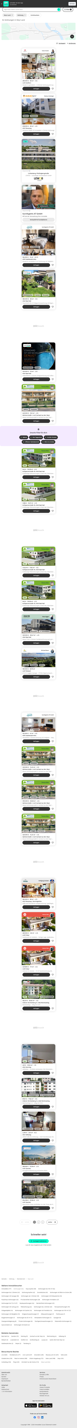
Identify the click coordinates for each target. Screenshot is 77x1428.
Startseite (4, 1279)
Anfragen (36, 88)
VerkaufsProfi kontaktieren (38, 219)
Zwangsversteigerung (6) (9, 1321)
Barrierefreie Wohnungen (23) (45, 1303)
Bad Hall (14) (5, 1336)
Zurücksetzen (35, 15)
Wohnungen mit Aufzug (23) (10, 1307)
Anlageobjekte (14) (7, 1310)
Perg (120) (16, 1362)
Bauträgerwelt (44, 1393)
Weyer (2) (18, 1343)
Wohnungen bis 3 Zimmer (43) (11, 1292)
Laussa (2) (44, 1340)
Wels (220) (64, 1355)
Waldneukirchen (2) (7, 1343)
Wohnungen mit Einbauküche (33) (51, 1296)
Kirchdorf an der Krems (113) (30, 1362)
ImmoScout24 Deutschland (48, 1379)
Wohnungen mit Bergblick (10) (11, 1314)
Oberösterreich (21, 1279)
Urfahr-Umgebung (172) (36, 1358)
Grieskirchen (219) (7, 1358)
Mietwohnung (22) (26, 1307)
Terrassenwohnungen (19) (62, 1307)
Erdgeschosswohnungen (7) (30, 1314)
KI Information (7, 1391)
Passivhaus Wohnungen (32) (10, 1299)
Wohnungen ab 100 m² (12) (62, 1310)
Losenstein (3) (14, 1340)
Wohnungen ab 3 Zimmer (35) (30, 1296)
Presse (42, 1376)
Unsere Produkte (45, 1387)
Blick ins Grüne (49, 442)
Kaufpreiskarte (44, 1391)
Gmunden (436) (39, 1355)
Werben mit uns (44, 1395)
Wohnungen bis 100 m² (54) (46, 1289)
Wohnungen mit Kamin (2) (22, 1325)
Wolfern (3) (24, 1340)
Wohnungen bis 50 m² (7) (24, 1317)
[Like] (53, 89)
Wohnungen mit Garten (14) (23, 1310)
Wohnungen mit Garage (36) (10, 1296)
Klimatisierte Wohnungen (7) (42, 1317)
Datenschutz (5, 1389)
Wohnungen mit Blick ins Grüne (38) (61, 1292)
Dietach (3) (5, 1340)
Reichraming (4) (51, 1336)
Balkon (25, 437)
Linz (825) (4, 1355)
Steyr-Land (7, 15)
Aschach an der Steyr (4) (37, 1336)
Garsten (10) (15, 1336)
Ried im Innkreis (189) (20, 1358)
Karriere (4, 1376)
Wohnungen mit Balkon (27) (50, 1299)
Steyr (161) (60, 1358)
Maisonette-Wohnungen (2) (63, 1321)
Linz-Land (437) (27, 1355)
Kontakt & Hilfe (44, 1374)
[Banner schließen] (2, 4)
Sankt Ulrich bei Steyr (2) (57, 1340)
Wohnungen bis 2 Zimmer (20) (43, 1307)
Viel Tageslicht (37, 437)
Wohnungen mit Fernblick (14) (43, 1310)
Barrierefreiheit (6, 1381)
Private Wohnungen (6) (25, 1321)
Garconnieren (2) (7, 1325)
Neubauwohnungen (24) (27, 1303)
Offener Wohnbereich (32, 442)
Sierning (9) (24, 1336)
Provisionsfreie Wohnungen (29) (30, 1299)
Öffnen (72, 4)
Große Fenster (52, 437)
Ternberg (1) (27, 1343)
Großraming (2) (34, 1340)
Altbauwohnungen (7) (47, 1314)
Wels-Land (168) (50, 1358)
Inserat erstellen (44, 1389)
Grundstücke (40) (42, 1292)
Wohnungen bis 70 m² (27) (9, 1303)
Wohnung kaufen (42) (28, 1292)
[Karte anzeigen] (38, 31)
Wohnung (20, 15)
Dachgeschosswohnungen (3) (44, 1321)
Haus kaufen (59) (31, 1289)
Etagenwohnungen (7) (8, 1317)
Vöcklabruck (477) (15, 1355)
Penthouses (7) (60, 1314)
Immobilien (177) (6, 1289)
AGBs (3, 1387)
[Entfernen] (12, 15)
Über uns (4, 1374)
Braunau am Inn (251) (52, 1355)
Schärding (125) (6, 1362)
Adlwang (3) (62, 1336)
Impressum (5, 1379)
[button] (52, 1222)
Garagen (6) (57, 1317)
